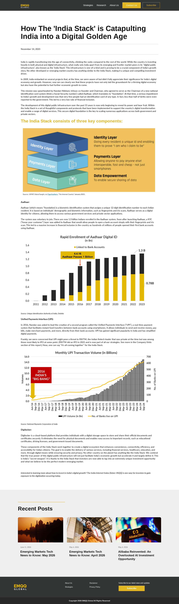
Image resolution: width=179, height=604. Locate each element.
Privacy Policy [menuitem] (95, 587)
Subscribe (131, 588)
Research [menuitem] (101, 5)
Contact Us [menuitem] (131, 5)
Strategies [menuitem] (88, 5)
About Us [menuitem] (114, 5)
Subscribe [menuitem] (151, 5)
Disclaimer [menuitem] (94, 583)
